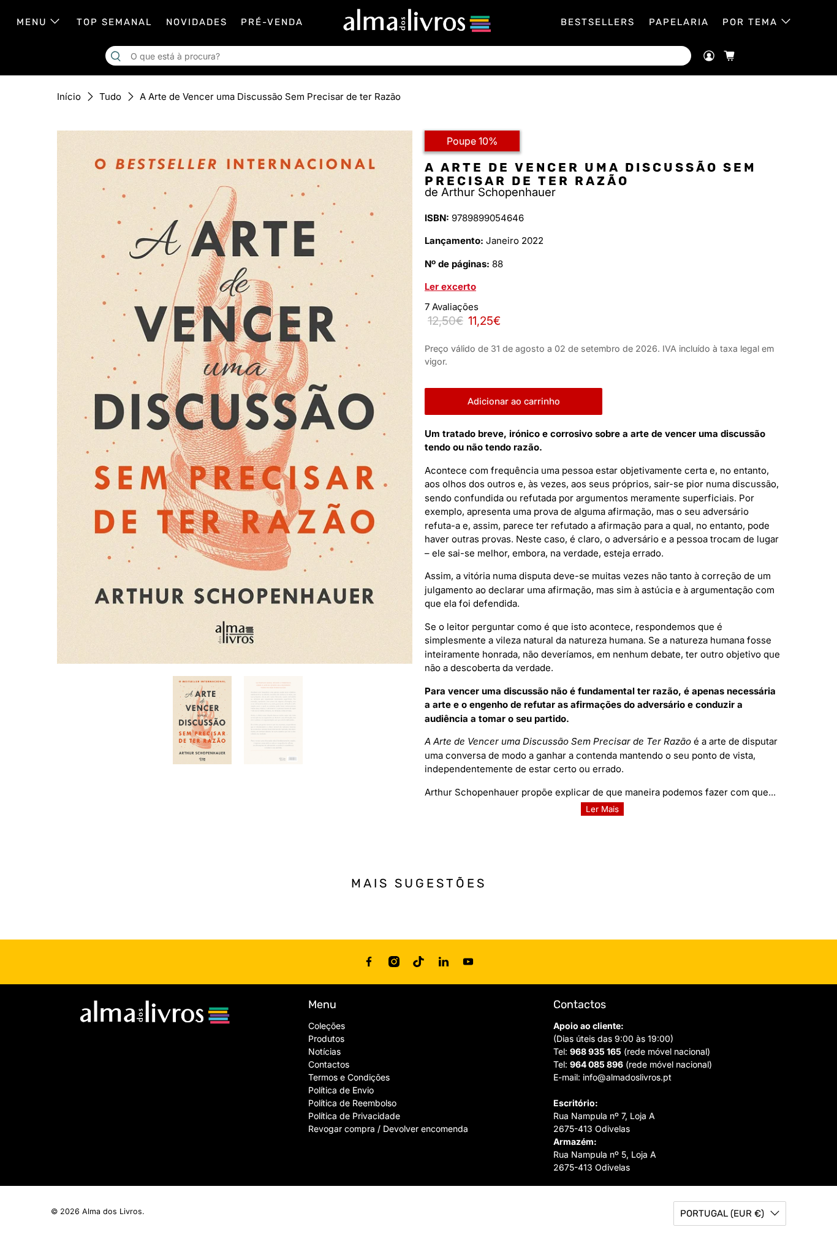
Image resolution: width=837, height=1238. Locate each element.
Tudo (110, 96)
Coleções (326, 1025)
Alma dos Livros (112, 1211)
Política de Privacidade (354, 1116)
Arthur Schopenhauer (498, 192)
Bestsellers (598, 22)
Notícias (324, 1051)
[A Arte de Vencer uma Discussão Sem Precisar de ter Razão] (234, 397)
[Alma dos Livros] (418, 21)
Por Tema (750, 22)
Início (69, 96)
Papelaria (679, 22)
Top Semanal (114, 22)
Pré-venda (272, 22)
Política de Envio (341, 1090)
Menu (32, 22)
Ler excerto (450, 286)
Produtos (326, 1038)
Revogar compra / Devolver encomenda (388, 1128)
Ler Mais (602, 809)
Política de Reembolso (352, 1103)
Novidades (196, 22)
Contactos (328, 1064)
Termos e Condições (349, 1077)
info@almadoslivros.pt (627, 1077)
